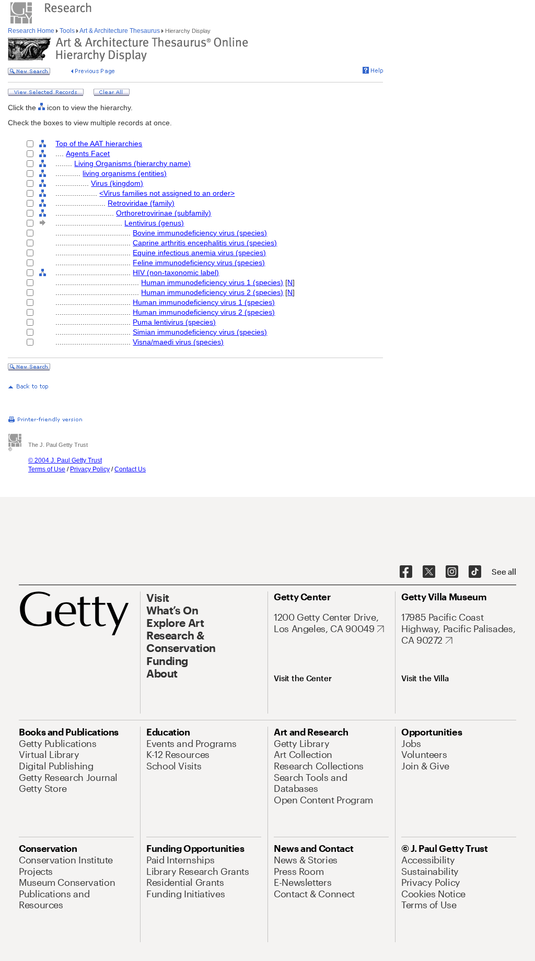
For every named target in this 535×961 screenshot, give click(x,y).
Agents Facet (88, 153)
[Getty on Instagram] (452, 572)
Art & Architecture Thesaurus (119, 30)
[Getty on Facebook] (406, 572)
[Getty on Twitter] (429, 572)
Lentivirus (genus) (154, 223)
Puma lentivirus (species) (174, 322)
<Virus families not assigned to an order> (167, 193)
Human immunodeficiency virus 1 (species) (212, 282)
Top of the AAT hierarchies (98, 143)
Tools (67, 30)
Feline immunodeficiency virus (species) (199, 262)
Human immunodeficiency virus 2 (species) (212, 292)
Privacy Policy (90, 469)
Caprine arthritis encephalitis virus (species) (205, 243)
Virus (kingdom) (117, 183)
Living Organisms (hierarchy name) (132, 163)
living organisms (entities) (125, 173)
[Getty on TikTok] (475, 572)
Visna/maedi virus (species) (178, 342)
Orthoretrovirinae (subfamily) (163, 213)
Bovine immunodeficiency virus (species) (200, 233)
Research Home (32, 30)
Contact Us (130, 469)
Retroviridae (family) (141, 203)
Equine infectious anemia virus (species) (199, 252)
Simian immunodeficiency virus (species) (200, 332)
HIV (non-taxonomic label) (176, 272)
